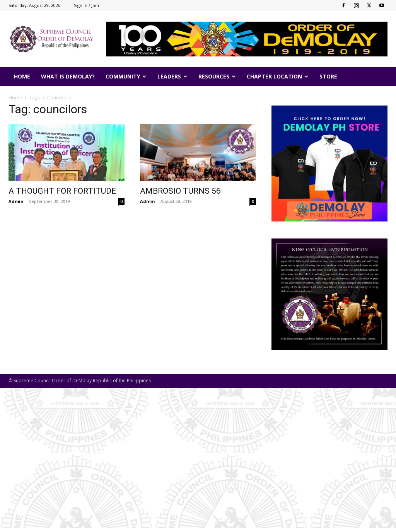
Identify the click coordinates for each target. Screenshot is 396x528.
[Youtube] (381, 5)
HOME (22, 76)
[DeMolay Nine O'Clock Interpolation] (329, 294)
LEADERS (169, 76)
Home (15, 97)
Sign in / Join (86, 5)
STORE (328, 76)
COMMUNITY (123, 76)
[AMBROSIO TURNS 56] (198, 152)
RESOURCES (213, 76)
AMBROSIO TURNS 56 (180, 191)
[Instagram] (356, 5)
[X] (369, 5)
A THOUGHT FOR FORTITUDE (62, 191)
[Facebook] (343, 5)
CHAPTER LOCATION (274, 76)
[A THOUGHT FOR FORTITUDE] (67, 152)
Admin (16, 201)
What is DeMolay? (68, 76)
